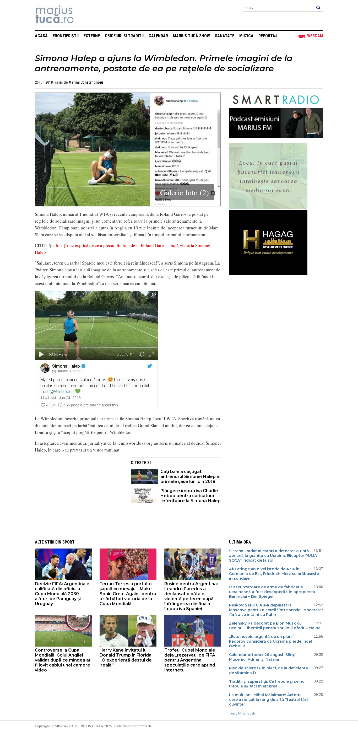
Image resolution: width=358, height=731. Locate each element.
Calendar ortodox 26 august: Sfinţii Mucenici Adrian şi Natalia (262, 657)
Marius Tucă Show (191, 35)
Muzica (246, 35)
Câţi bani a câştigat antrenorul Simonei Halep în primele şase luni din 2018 (190, 476)
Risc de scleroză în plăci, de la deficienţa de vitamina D (268, 670)
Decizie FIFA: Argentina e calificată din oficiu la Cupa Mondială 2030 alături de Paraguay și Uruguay (62, 593)
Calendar (158, 35)
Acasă (41, 35)
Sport (68, 542)
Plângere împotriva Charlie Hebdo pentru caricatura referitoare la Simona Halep (190, 495)
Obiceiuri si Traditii (124, 35)
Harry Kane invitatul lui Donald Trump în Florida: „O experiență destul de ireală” (126, 658)
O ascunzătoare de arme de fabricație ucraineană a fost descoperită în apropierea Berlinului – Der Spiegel (272, 592)
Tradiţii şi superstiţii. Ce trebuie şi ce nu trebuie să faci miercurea (267, 684)
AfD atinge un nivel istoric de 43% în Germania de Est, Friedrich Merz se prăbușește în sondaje (274, 574)
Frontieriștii (66, 35)
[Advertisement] (79, 494)
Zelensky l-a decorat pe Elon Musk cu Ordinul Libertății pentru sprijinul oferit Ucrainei (275, 625)
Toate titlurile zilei (243, 713)
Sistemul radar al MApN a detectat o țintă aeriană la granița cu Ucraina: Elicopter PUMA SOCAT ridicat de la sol (273, 556)
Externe (92, 35)
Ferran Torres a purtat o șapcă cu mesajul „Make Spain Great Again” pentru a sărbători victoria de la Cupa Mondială (128, 593)
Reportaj (267, 35)
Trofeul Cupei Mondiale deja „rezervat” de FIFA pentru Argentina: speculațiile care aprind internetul (189, 660)
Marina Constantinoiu (86, 82)
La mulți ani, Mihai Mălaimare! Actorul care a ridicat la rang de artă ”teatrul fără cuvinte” (269, 699)
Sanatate (224, 35)
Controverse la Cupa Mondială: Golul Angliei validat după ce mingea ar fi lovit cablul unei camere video (63, 660)
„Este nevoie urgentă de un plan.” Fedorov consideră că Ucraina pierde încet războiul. (270, 641)
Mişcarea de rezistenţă (83, 15)
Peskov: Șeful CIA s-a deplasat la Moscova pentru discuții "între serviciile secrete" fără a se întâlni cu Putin (276, 610)
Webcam (315, 35)
